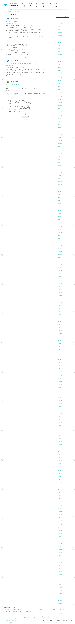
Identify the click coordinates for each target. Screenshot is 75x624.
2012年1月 (59, 574)
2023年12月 (59, 121)
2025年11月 (59, 48)
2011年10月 (59, 584)
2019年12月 (59, 273)
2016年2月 (59, 419)
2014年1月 (59, 498)
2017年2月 (59, 381)
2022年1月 (59, 194)
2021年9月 (59, 207)
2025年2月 (59, 77)
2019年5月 (59, 295)
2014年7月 (59, 479)
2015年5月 (59, 448)
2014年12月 (59, 463)
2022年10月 (59, 165)
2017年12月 (59, 349)
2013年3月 (59, 530)
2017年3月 (59, 378)
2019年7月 (59, 289)
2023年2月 (59, 153)
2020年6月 (59, 254)
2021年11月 (59, 200)
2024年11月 (59, 86)
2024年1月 (59, 118)
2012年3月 (59, 568)
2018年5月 (59, 333)
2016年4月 (59, 413)
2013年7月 (59, 517)
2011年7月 (59, 593)
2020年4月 (59, 260)
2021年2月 (59, 229)
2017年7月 (59, 365)
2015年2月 (59, 457)
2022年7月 (59, 175)
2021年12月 (59, 197)
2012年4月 (59, 565)
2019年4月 (59, 298)
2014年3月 (59, 492)
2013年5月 (59, 524)
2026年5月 (59, 29)
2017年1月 (59, 384)
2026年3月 (59, 35)
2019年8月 (59, 286)
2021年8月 (59, 210)
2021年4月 (59, 222)
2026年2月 (59, 39)
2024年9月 (59, 92)
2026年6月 (59, 26)
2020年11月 (59, 238)
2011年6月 (59, 597)
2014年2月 (59, 495)
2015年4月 (59, 451)
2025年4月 (59, 70)
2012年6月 (59, 558)
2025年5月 (59, 67)
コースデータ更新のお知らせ (13, 84)
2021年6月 (59, 216)
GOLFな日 (9, 86)
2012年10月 (59, 546)
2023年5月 (59, 143)
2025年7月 (59, 61)
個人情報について (7, 620)
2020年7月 (59, 251)
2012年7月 (59, 555)
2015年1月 (59, 460)
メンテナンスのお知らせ (12, 21)
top (6, 11)
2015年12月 (59, 425)
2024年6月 (59, 102)
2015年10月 (59, 432)
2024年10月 (59, 89)
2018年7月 (59, 327)
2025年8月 (59, 58)
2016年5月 (59, 409)
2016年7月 (59, 403)
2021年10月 (59, 203)
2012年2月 (59, 571)
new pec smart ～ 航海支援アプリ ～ (37, 609)
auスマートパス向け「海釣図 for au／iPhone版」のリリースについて (24, 63)
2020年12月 (59, 235)
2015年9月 (59, 435)
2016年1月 (59, 422)
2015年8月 (59, 438)
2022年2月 (59, 191)
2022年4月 (59, 184)
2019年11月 (59, 276)
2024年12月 (59, 83)
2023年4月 (59, 146)
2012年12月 (59, 539)
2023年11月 (59, 124)
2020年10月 (59, 241)
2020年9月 (59, 245)
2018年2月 (59, 343)
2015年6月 (59, 444)
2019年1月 (59, 308)
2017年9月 (59, 359)
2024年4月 (59, 108)
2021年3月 (59, 226)
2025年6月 (59, 64)
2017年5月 (59, 371)
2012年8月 (59, 552)
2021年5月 (59, 219)
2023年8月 (59, 134)
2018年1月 (59, 346)
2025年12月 (59, 45)
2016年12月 (59, 387)
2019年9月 (59, 283)
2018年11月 (59, 314)
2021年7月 (59, 213)
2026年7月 (59, 23)
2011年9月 (59, 587)
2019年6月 (59, 292)
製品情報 (10, 11)
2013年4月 (59, 527)
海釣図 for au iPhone (11, 23)
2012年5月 (59, 562)
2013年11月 (59, 505)
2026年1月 (59, 42)
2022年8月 (59, 172)
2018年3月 (59, 340)
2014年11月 (59, 467)
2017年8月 (59, 362)
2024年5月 (59, 105)
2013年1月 (59, 536)
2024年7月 (59, 99)
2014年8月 (59, 476)
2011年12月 (59, 577)
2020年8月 (59, 248)
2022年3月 (59, 188)
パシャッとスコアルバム (26, 611)
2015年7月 (59, 441)
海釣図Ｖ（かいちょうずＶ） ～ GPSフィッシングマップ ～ (17, 609)
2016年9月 (59, 397)
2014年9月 (59, 473)
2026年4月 (59, 32)
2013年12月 (59, 501)
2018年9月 (59, 321)
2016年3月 (59, 416)
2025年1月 (59, 80)
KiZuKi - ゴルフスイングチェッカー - (12, 611)
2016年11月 (59, 390)
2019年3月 (59, 302)
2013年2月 (59, 533)
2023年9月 (59, 130)
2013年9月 (59, 511)
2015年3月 (59, 454)
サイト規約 (14, 620)
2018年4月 (59, 337)
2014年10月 (59, 470)
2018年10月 (59, 318)
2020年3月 (59, 264)
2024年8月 (59, 96)
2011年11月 (59, 581)
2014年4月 (59, 489)
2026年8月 (59, 19)
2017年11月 (59, 352)
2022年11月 (59, 162)
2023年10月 (59, 127)
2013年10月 (59, 508)
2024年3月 (59, 111)
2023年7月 (59, 137)
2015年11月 (59, 428)
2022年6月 (59, 178)
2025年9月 (59, 54)
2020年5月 (59, 257)
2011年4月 (59, 603)
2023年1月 (59, 156)
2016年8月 (59, 400)
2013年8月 (59, 514)
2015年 (14, 11)
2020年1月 (59, 270)
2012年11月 (59, 543)
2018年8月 (59, 324)
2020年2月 (59, 267)
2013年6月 (59, 520)
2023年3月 (59, 149)
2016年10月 (59, 394)
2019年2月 (59, 305)
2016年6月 (59, 406)
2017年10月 (59, 356)
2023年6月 (59, 140)
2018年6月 (59, 330)
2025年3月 (59, 73)
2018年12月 (59, 311)
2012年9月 (59, 549)
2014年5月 (59, 486)
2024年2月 (59, 115)
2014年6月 (59, 482)
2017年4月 (59, 375)
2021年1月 (59, 232)
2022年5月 (59, 181)
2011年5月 (59, 600)
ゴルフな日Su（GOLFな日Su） (52, 609)
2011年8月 (59, 590)
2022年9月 (59, 169)
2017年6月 (59, 368)
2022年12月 (59, 159)
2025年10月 (59, 51)
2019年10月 (59, 279)
